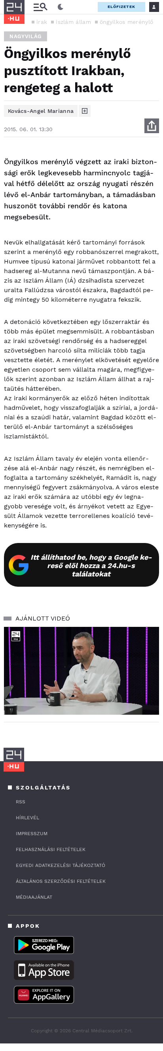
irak (41, 22)
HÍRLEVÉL (27, 817)
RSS (20, 802)
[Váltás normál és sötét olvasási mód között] (60, 7)
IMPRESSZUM (31, 833)
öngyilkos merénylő (126, 22)
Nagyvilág (25, 36)
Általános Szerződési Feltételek (61, 881)
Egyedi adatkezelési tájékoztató (60, 865)
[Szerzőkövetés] (85, 111)
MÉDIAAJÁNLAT (34, 897)
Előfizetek (121, 6)
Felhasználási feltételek (50, 849)
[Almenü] (40, 7)
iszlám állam (73, 22)
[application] (81, 671)
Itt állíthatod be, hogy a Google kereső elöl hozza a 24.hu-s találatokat (91, 565)
